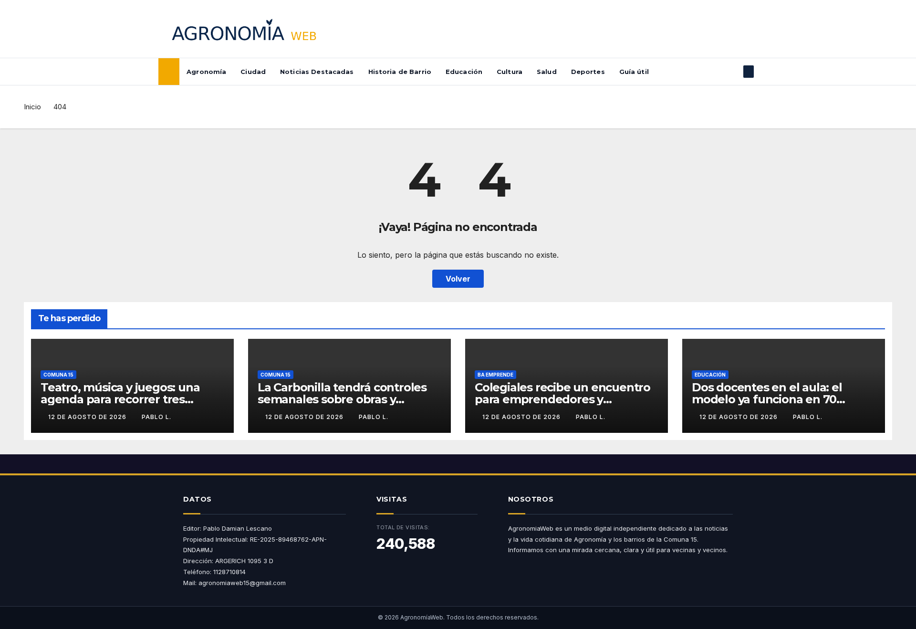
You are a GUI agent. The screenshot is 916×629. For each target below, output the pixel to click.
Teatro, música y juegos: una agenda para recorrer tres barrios (120, 399)
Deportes (588, 71)
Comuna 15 (58, 374)
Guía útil (634, 71)
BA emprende (495, 374)
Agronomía (206, 71)
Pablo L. (156, 416)
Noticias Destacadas (317, 71)
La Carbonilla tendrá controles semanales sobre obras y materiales (342, 399)
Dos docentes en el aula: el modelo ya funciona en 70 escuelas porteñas (767, 399)
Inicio (32, 106)
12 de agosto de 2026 (88, 416)
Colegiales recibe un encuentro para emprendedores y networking (562, 399)
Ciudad (253, 71)
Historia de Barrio (399, 71)
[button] (733, 71)
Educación (464, 71)
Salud (547, 71)
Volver (458, 278)
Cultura (509, 71)
